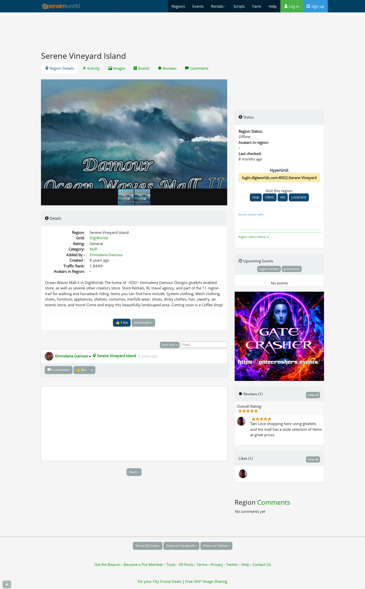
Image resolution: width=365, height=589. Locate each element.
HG (282, 197)
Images (118, 68)
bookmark (142, 322)
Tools (171, 564)
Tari (253, 423)
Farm (256, 6)
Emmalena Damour (106, 254)
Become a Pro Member (144, 564)
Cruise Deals (170, 581)
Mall (93, 249)
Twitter (232, 564)
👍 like (122, 322)
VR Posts (186, 564)
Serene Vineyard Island (116, 355)
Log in (293, 6)
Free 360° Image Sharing (206, 581)
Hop (256, 197)
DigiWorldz (99, 237)
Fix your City (148, 581)
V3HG (269, 197)
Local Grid (299, 197)
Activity (93, 68)
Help (273, 6)
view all (313, 395)
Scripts (239, 6)
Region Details (61, 68)
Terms (202, 564)
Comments (198, 68)
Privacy (217, 564)
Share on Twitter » (216, 545)
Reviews (169, 68)
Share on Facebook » (181, 545)
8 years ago (148, 355)
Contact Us (262, 564)
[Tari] (243, 473)
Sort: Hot (169, 344)
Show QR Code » (148, 545)
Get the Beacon (107, 564)
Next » (134, 472)
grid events (292, 269)
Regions (178, 6)
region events (269, 269)
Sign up (317, 6)
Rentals (218, 6)
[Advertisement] (182, 29)
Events (198, 6)
